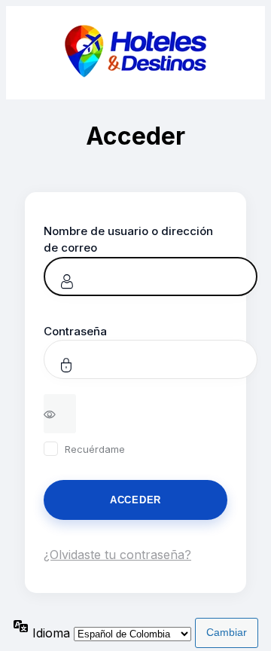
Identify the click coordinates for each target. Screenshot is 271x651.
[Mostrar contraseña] (60, 413)
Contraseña (75, 331)
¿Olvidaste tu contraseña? (117, 554)
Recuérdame (95, 449)
